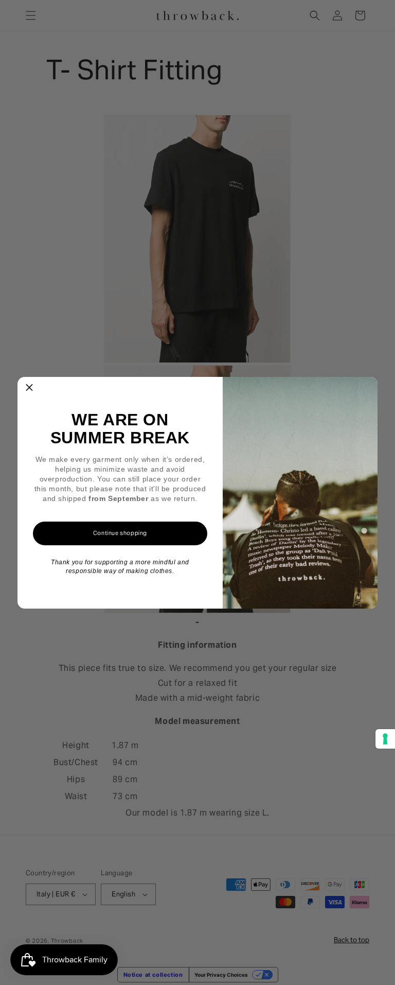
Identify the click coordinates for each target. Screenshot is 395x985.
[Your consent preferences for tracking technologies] (385, 739)
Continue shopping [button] (120, 533)
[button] (29, 389)
